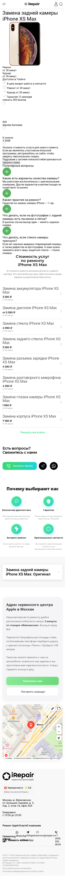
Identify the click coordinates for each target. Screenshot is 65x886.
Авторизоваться (51, 159)
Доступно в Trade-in (14, 79)
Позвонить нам (32, 680)
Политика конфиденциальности (17, 871)
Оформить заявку (11, 162)
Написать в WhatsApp (20, 840)
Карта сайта (38, 871)
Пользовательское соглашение (17, 868)
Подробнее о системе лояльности (22, 159)
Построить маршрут (33, 691)
